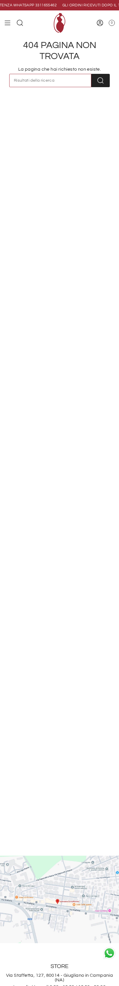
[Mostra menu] (7, 23)
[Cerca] (100, 80)
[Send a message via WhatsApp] (109, 953)
